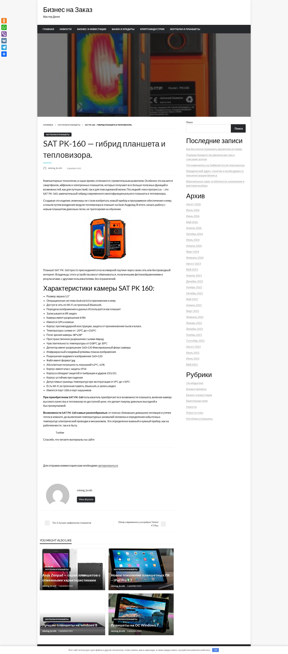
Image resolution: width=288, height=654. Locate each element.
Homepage (48, 125)
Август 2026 (193, 204)
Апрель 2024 (194, 245)
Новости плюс (195, 412)
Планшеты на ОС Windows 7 (134, 625)
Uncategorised (194, 383)
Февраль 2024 (195, 257)
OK (215, 650)
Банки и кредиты (123, 29)
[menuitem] (48, 29)
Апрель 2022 (194, 305)
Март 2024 (192, 251)
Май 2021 (192, 364)
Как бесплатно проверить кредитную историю (214, 149)
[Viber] (4, 34)
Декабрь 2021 (194, 328)
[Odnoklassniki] (4, 20)
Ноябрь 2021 (194, 334)
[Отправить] (4, 54)
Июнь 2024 (193, 239)
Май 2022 (192, 299)
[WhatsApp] (4, 27)
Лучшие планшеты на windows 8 (69, 625)
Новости (66, 29)
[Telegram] (4, 47)
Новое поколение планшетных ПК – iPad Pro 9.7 (140, 577)
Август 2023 (193, 263)
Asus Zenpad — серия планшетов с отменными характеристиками (71, 577)
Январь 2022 (194, 322)
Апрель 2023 (194, 275)
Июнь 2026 (193, 216)
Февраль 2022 (195, 316)
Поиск (189, 122)
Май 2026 (192, 222)
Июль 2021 (193, 352)
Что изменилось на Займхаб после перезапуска (215, 165)
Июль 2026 (193, 210)
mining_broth (55, 168)
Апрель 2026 (194, 227)
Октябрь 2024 (194, 233)
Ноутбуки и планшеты (185, 29)
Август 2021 (193, 346)
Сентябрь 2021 (195, 340)
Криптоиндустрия (152, 29)
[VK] (4, 40)
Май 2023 (192, 269)
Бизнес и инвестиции (91, 29)
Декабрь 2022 (194, 281)
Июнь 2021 (193, 358)
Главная (48, 29)
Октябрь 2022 (194, 293)
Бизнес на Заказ (67, 10)
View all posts (86, 499)
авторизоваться (108, 465)
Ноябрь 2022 (194, 287)
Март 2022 (192, 310)
